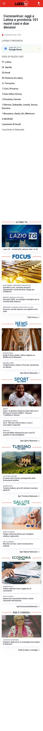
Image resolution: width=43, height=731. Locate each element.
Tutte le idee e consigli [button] (27, 650)
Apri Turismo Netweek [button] (27, 496)
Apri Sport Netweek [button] (28, 441)
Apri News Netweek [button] (28, 373)
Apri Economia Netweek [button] (27, 606)
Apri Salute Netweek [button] (28, 552)
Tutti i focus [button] (32, 317)
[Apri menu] (3, 3)
